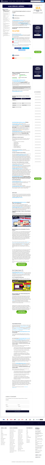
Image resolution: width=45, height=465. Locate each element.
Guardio (13, 300)
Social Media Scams (20, 442)
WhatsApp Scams (20, 448)
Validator (2, 433)
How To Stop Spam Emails (39, 435)
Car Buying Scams (12, 439)
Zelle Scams (19, 449)
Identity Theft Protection (38, 450)
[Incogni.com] (13, 44)
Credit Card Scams (12, 443)
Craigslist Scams (12, 442)
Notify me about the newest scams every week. (13, 409)
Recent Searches (3, 438)
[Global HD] (18, 419)
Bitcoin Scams (12, 433)
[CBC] (22, 419)
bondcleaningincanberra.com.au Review (6, 15)
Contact (2, 437)
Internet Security (20, 432)
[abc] (26, 419)
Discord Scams (25, 329)
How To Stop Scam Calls (38, 438)
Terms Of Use (2, 444)
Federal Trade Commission (20, 273)
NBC (27, 433)
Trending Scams (3, 442)
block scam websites (26, 24)
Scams (2, 432)
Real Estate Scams (20, 439)
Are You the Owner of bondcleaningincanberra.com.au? (6, 35)
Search (42, 1)
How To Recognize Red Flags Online (6, 29)
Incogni (23, 244)
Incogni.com (16, 44)
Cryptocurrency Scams (23, 326)
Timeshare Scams (20, 444)
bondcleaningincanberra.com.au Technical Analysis (6, 13)
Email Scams (11, 444)
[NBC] (30, 419)
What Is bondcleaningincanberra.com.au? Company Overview (6, 11)
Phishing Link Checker (4, 434)
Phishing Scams (20, 437)
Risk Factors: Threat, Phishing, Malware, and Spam (6, 19)
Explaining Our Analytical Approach (6, 16)
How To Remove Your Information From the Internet (6, 27)
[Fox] (3, 419)
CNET (27, 432)
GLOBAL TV (28, 439)
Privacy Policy (3, 443)
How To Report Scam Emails (39, 445)
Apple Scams (11, 437)
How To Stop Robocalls (19, 329)
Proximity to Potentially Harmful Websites (5, 17)
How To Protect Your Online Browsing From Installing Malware (6, 31)
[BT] (33, 419)
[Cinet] (7, 419)
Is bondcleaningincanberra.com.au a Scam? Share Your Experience (6, 24)
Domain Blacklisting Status (6, 20)
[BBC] (41, 419)
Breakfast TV (28, 442)
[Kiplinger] (11, 419)
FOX (27, 434)
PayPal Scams (12, 432)
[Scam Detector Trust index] (21, 57)
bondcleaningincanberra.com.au (6, 12)
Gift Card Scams (12, 449)
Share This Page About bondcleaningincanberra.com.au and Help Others (6, 33)
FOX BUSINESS (28, 437)
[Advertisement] (21, 65)
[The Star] (37, 419)
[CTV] (15, 419)
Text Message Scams (19, 328)
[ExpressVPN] (13, 41)
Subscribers (2, 439)
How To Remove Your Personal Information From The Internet (39, 433)
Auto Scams (11, 438)
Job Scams (19, 433)
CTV (27, 438)
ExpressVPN (16, 41)
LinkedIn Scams (20, 434)
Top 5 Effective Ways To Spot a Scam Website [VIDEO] (6, 25)
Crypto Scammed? (16, 327)
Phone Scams (20, 438)
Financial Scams (12, 448)
